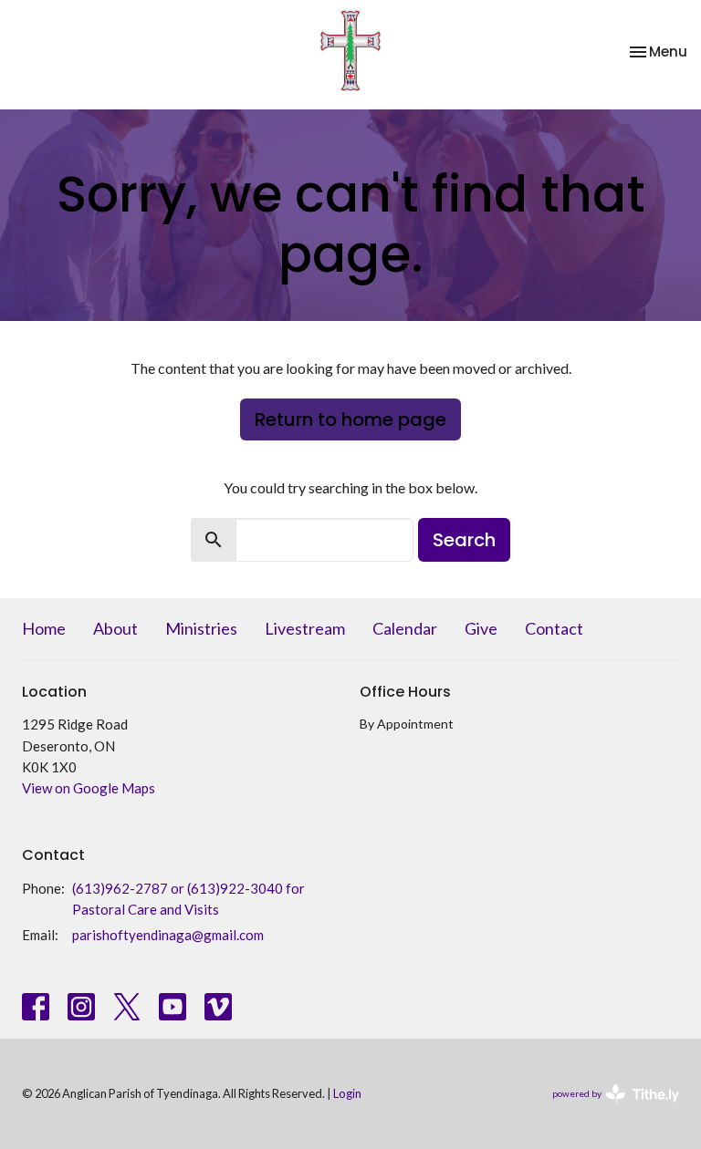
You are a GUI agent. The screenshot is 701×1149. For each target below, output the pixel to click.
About (115, 628)
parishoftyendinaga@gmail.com (168, 934)
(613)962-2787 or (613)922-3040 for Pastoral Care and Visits (188, 898)
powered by (606, 1109)
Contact (554, 628)
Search (464, 540)
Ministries (201, 628)
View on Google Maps (88, 788)
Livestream (305, 628)
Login (347, 1093)
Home (44, 628)
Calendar (404, 628)
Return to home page (350, 419)
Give (481, 628)
